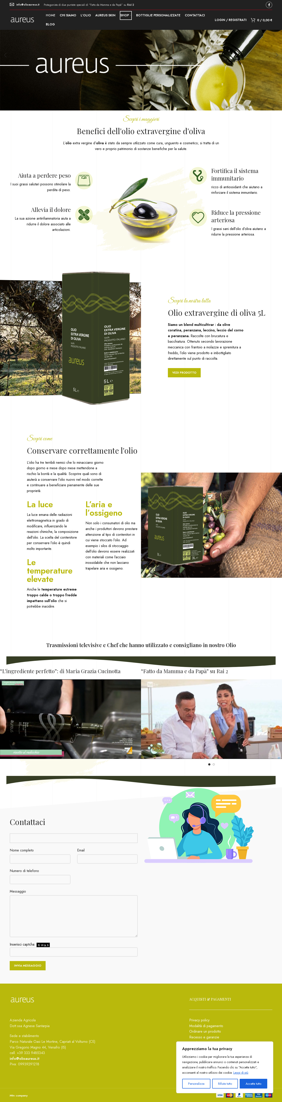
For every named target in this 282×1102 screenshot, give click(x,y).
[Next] (276, 55)
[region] (224, 1067)
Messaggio (18, 891)
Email (81, 850)
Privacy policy (199, 1020)
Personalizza (196, 1083)
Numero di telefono (24, 870)
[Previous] (5, 55)
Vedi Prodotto (184, 372)
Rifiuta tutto (225, 1083)
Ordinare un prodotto (205, 1031)
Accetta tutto (253, 1083)
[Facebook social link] (269, 5)
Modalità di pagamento (206, 1025)
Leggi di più (240, 1072)
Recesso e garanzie (204, 1037)
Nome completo (22, 850)
